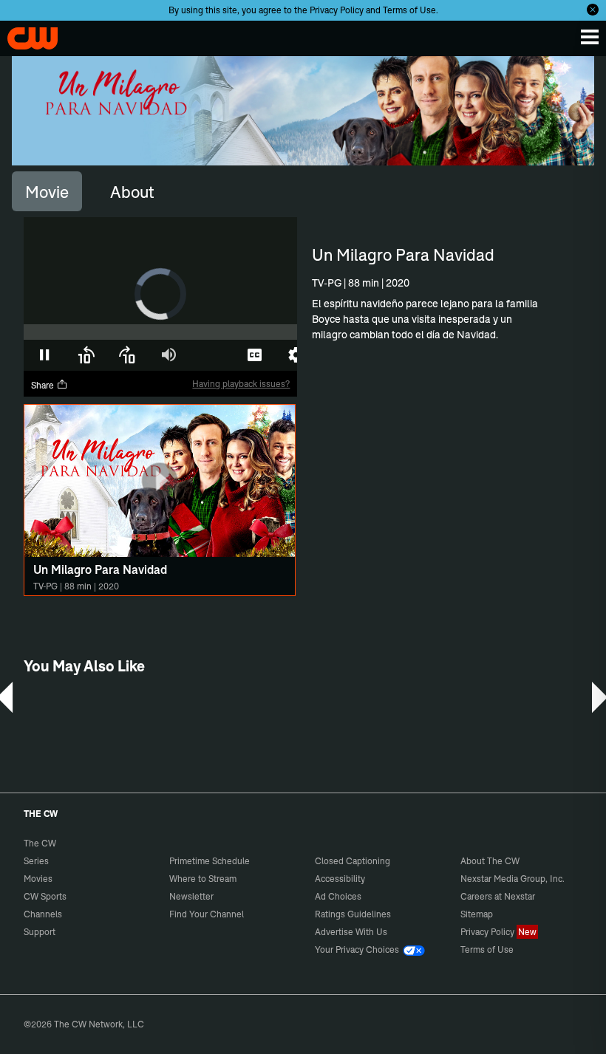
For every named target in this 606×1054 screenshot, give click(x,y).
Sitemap (476, 914)
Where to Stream (202, 878)
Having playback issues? (241, 383)
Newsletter (191, 896)
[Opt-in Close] (593, 10)
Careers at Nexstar (497, 896)
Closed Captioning (352, 860)
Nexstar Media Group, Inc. (512, 878)
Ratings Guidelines (353, 914)
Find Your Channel (206, 914)
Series (36, 860)
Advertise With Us (351, 931)
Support (39, 931)
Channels (43, 914)
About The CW (490, 860)
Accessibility (340, 878)
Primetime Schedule (209, 860)
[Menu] (590, 37)
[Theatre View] (213, 355)
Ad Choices (338, 896)
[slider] (160, 332)
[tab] (47, 191)
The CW (25, 34)
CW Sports (45, 896)
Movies (38, 878)
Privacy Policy (337, 10)
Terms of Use (409, 10)
